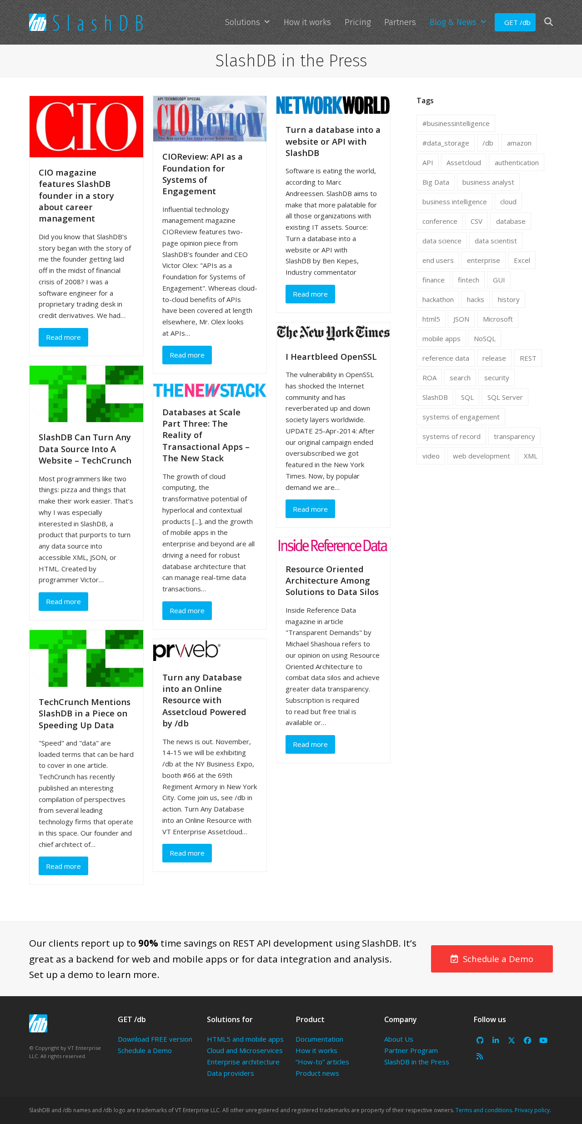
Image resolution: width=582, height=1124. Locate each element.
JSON (461, 318)
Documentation (319, 1038)
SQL (467, 397)
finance (433, 279)
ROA (429, 377)
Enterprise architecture (243, 1061)
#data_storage (445, 142)
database (511, 221)
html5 (431, 318)
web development (481, 455)
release (494, 358)
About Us (398, 1038)
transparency (514, 436)
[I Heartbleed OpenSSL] (333, 331)
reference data (445, 358)
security (496, 377)
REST (528, 358)
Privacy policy (532, 1110)
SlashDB (435, 397)
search (460, 377)
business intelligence (454, 201)
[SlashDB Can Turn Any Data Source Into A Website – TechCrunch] (86, 393)
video (431, 455)
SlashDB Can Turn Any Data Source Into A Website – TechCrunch (85, 448)
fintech (468, 279)
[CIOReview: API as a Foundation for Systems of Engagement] (210, 117)
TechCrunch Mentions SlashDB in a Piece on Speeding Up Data (84, 713)
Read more (63, 337)
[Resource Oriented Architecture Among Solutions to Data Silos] (333, 544)
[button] (548, 22)
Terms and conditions (484, 1110)
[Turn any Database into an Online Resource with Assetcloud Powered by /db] (187, 649)
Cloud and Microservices (245, 1050)
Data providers (230, 1073)
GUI (499, 279)
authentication (517, 162)
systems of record (451, 436)
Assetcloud (464, 162)
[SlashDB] (38, 1023)
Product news (317, 1073)
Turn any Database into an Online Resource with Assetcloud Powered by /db (204, 700)
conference (439, 221)
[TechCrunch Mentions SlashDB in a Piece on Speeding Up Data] (86, 657)
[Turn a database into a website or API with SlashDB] (333, 104)
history (509, 299)
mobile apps (441, 338)
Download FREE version (155, 1038)
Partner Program (411, 1050)
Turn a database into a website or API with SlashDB (333, 141)
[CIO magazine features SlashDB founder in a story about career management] (86, 126)
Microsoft (498, 318)
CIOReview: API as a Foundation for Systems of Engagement (202, 174)
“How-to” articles (322, 1061)
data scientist (496, 240)
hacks (475, 299)
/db (487, 142)
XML (530, 455)
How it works (316, 1050)
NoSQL (485, 338)
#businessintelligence (456, 123)
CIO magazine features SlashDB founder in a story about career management (76, 195)
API (427, 162)
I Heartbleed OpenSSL (331, 356)
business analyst (488, 181)
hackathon (438, 299)
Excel (522, 260)
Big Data (435, 181)
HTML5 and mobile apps (245, 1038)
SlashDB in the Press (416, 1061)
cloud (508, 201)
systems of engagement (461, 416)
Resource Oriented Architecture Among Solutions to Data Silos (332, 580)
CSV (476, 221)
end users (438, 260)
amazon (519, 142)
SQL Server (505, 397)
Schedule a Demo (145, 1050)
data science (442, 240)
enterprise (483, 260)
